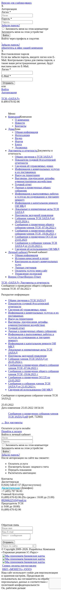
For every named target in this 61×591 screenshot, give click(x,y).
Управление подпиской (28, 273)
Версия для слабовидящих (16, 2)
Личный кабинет (18, 252)
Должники (21, 147)
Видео (18, 138)
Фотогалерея (22, 135)
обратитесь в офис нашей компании (22, 47)
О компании (22, 119)
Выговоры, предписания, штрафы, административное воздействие (35, 180)
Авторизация (9, 92)
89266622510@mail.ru (13, 500)
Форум (19, 141)
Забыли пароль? (10, 25)
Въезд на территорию (27, 175)
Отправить (8, 542)
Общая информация (26, 132)
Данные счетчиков (25, 267)
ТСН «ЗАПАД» (10, 282)
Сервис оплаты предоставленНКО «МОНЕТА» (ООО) (19, 567)
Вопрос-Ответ (16, 276)
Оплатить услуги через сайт (31, 270)
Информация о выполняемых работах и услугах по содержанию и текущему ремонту (37, 196)
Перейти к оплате (11, 431)
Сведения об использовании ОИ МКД (37, 249)
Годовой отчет (23, 184)
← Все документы (12, 422)
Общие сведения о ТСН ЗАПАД (34, 156)
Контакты (20, 125)
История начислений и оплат (32, 258)
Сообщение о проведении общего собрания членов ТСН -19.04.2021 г (35, 232)
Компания (14, 116)
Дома (11, 129)
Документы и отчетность (22, 150)
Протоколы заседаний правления (34, 215)
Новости (20, 122)
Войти (5, 89)
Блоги (18, 144)
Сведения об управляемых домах (34, 166)
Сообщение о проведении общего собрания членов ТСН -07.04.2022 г (35, 226)
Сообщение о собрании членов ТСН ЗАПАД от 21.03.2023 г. (36, 244)
